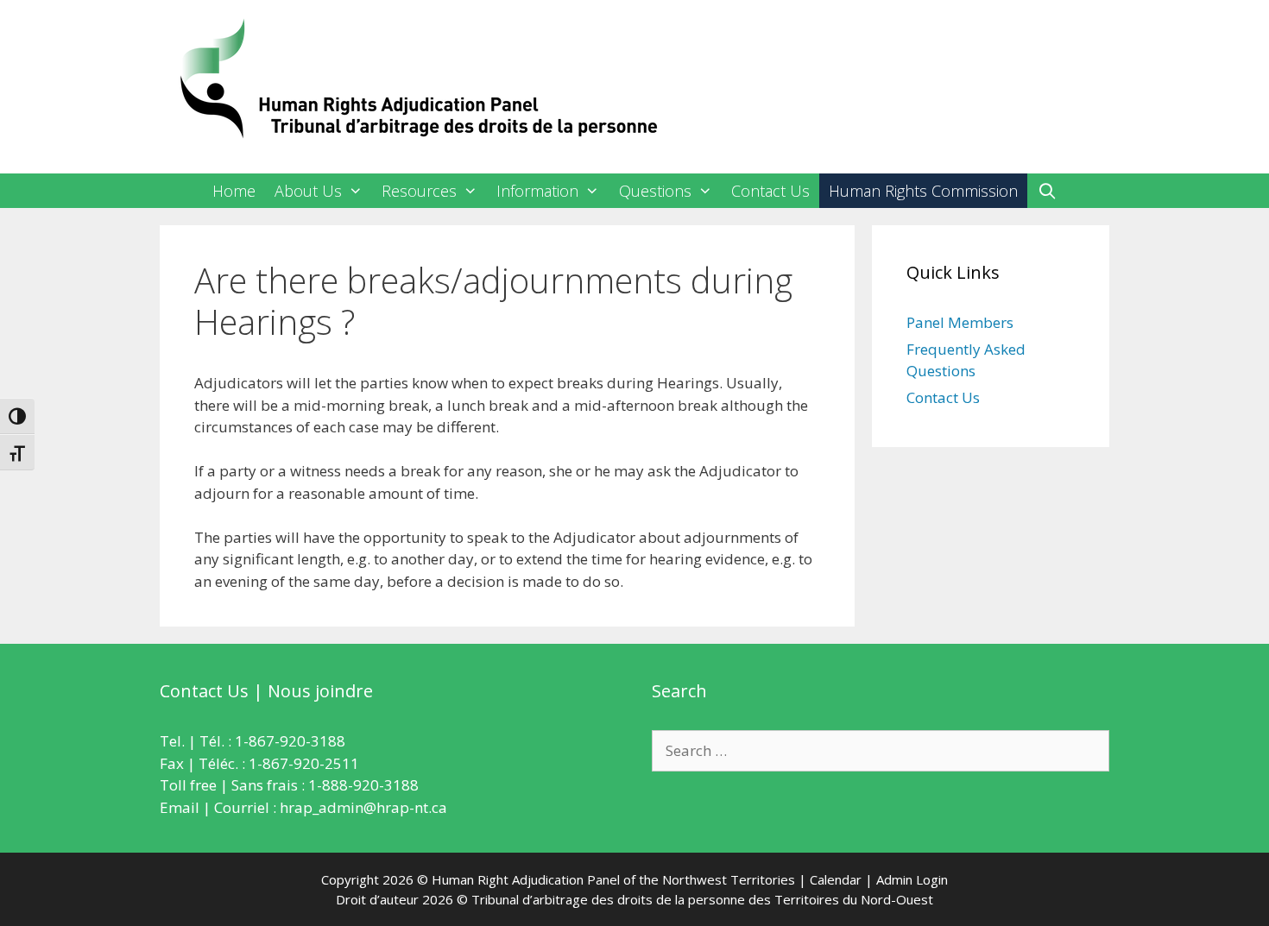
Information (537, 190)
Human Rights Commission (923, 190)
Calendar (836, 879)
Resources (419, 190)
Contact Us (770, 190)
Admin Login (912, 879)
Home (234, 190)
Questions (655, 190)
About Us (308, 190)
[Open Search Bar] (1046, 190)
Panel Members (959, 322)
